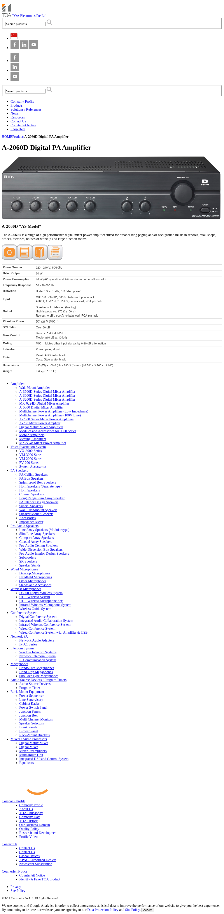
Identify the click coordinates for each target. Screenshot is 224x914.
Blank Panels (28, 727)
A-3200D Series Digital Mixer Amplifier (47, 399)
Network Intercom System (37, 656)
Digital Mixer (28, 747)
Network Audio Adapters (36, 640)
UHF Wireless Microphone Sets (41, 601)
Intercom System (22, 648)
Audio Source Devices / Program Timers (38, 680)
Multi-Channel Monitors (36, 719)
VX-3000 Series (30, 451)
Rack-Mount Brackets (34, 735)
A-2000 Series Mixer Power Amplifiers (46, 419)
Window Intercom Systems (37, 652)
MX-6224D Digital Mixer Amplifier (44, 403)
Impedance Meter (31, 522)
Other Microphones (32, 581)
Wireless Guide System (35, 609)
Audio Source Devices (35, 684)
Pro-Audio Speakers (24, 526)
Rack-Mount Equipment (27, 692)
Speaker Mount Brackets (36, 514)
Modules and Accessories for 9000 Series (47, 431)
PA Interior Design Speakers (38, 502)
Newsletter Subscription (35, 864)
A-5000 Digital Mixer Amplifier (41, 407)
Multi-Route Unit (31, 755)
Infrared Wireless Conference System (44, 624)
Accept (147, 910)
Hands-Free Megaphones (36, 668)
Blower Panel (28, 731)
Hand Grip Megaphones (36, 672)
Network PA (19, 636)
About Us (26, 809)
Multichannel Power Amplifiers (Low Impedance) (53, 411)
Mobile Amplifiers (31, 435)
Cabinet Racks (29, 703)
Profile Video (28, 837)
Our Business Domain (34, 825)
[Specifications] (24, 258)
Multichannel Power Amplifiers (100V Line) (50, 415)
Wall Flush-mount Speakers (38, 510)
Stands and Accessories (35, 585)
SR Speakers (28, 561)
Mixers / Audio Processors (28, 739)
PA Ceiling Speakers (33, 474)
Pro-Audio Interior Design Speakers (44, 553)
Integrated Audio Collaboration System (46, 620)
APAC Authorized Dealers (37, 860)
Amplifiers (17, 383)
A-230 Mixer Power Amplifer (39, 423)
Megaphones (19, 664)
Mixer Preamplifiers (33, 751)
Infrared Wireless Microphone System (45, 605)
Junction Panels (30, 711)
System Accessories (32, 466)
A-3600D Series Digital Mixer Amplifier (47, 395)
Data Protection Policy (102, 910)
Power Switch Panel (33, 707)
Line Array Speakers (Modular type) (44, 530)
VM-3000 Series (30, 455)
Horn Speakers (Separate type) (40, 486)
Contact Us (9, 844)
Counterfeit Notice (14, 871)
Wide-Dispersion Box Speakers (41, 549)
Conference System (23, 613)
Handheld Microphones (35, 577)
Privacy (15, 887)
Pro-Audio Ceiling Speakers (38, 545)
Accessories (27, 518)
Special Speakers (31, 506)
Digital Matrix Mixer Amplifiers (41, 427)
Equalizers (26, 763)
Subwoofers (27, 557)
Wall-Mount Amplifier (34, 387)
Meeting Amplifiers (32, 439)
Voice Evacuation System (28, 447)
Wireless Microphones (25, 589)
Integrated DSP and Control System (43, 759)
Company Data (29, 817)
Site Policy (17, 890)
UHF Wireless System (34, 597)
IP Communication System (37, 660)
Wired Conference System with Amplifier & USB (53, 632)
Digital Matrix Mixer (33, 743)
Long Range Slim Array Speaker (42, 498)
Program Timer (29, 688)
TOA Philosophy (31, 813)
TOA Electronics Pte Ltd (29, 16)
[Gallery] (9, 258)
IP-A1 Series (28, 644)
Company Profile (13, 801)
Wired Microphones (24, 569)
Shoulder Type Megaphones (38, 676)
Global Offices (29, 856)
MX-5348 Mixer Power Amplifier (42, 443)
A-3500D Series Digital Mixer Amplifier (47, 391)
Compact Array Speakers (36, 537)
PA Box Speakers (31, 478)
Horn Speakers (29, 490)
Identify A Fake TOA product (39, 879)
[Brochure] (39, 258)
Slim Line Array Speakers (37, 534)
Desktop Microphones (34, 573)
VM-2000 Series (30, 459)
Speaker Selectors (31, 723)
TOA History (28, 821)
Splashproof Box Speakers (37, 482)
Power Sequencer (31, 695)
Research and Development (38, 833)
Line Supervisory (31, 699)
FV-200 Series (29, 462)
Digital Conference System (37, 616)
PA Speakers (19, 470)
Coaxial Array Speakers (35, 541)
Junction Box (28, 715)
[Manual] (55, 258)
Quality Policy (29, 829)
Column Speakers (31, 494)
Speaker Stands (29, 565)
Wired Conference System (37, 628)
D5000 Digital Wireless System (41, 593)
